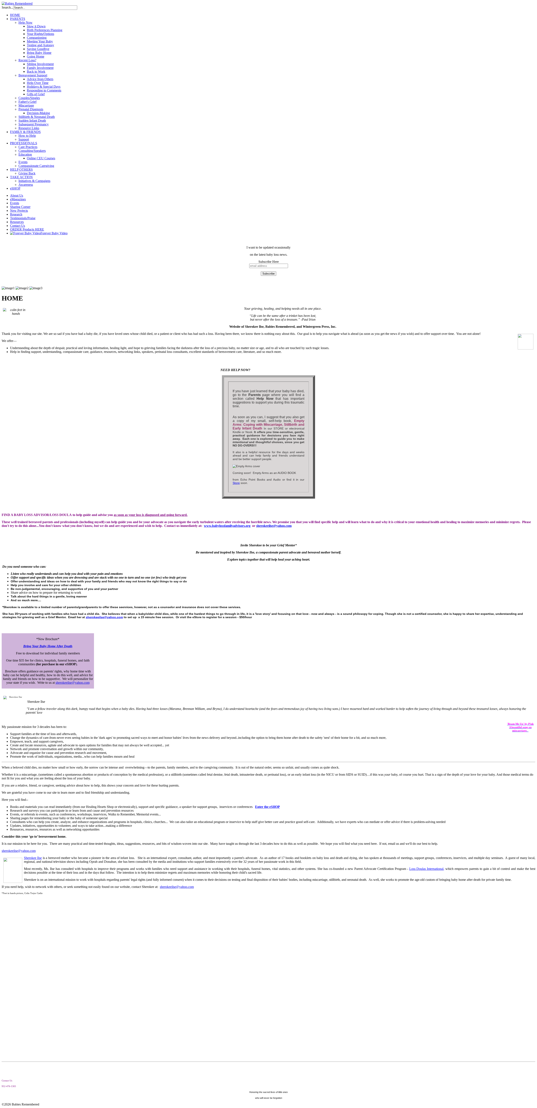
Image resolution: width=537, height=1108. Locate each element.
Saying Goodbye (38, 49)
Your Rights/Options (40, 34)
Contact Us (17, 225)
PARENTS (17, 19)
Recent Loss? (27, 60)
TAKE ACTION (21, 177)
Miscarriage (26, 105)
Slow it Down (36, 26)
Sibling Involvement (40, 64)
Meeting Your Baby (40, 41)
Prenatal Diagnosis (30, 109)
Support (23, 139)
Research (16, 214)
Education (25, 154)
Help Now (25, 22)
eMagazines (18, 199)
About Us (16, 195)
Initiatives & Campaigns (34, 181)
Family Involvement (40, 68)
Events (22, 162)
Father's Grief (27, 101)
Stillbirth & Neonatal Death (36, 117)
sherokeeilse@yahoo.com (274, 526)
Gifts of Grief (36, 94)
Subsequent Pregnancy (33, 124)
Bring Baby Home (39, 52)
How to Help (27, 135)
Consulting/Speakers (32, 150)
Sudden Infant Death (32, 120)
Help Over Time (37, 83)
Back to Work (36, 71)
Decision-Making (38, 113)
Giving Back (26, 173)
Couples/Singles (29, 98)
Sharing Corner (20, 207)
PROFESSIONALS (23, 143)
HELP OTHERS (21, 169)
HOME (15, 15)
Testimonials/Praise (22, 218)
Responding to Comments (44, 90)
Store (236, 483)
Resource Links (28, 128)
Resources (17, 222)
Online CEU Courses (41, 158)
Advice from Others (40, 79)
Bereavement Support (32, 75)
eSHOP (15, 188)
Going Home (35, 56)
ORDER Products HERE (27, 229)
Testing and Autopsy (40, 45)
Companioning (37, 37)
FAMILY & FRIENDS (25, 132)
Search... (7, 7)
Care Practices (27, 147)
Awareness (25, 184)
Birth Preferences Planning (44, 30)
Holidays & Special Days (43, 86)
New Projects (19, 210)
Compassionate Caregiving (36, 166)
